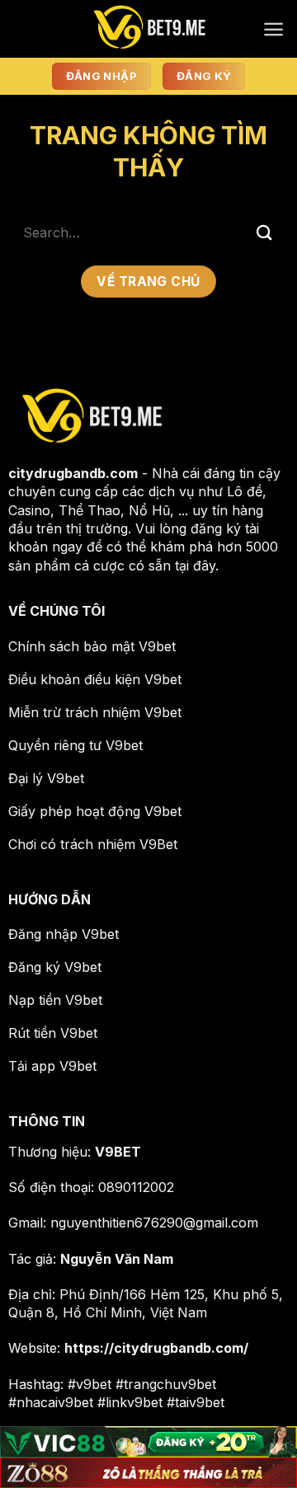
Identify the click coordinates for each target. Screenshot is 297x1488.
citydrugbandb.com (73, 473)
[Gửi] (264, 232)
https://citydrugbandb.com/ (156, 1348)
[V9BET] (148, 29)
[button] (273, 29)
